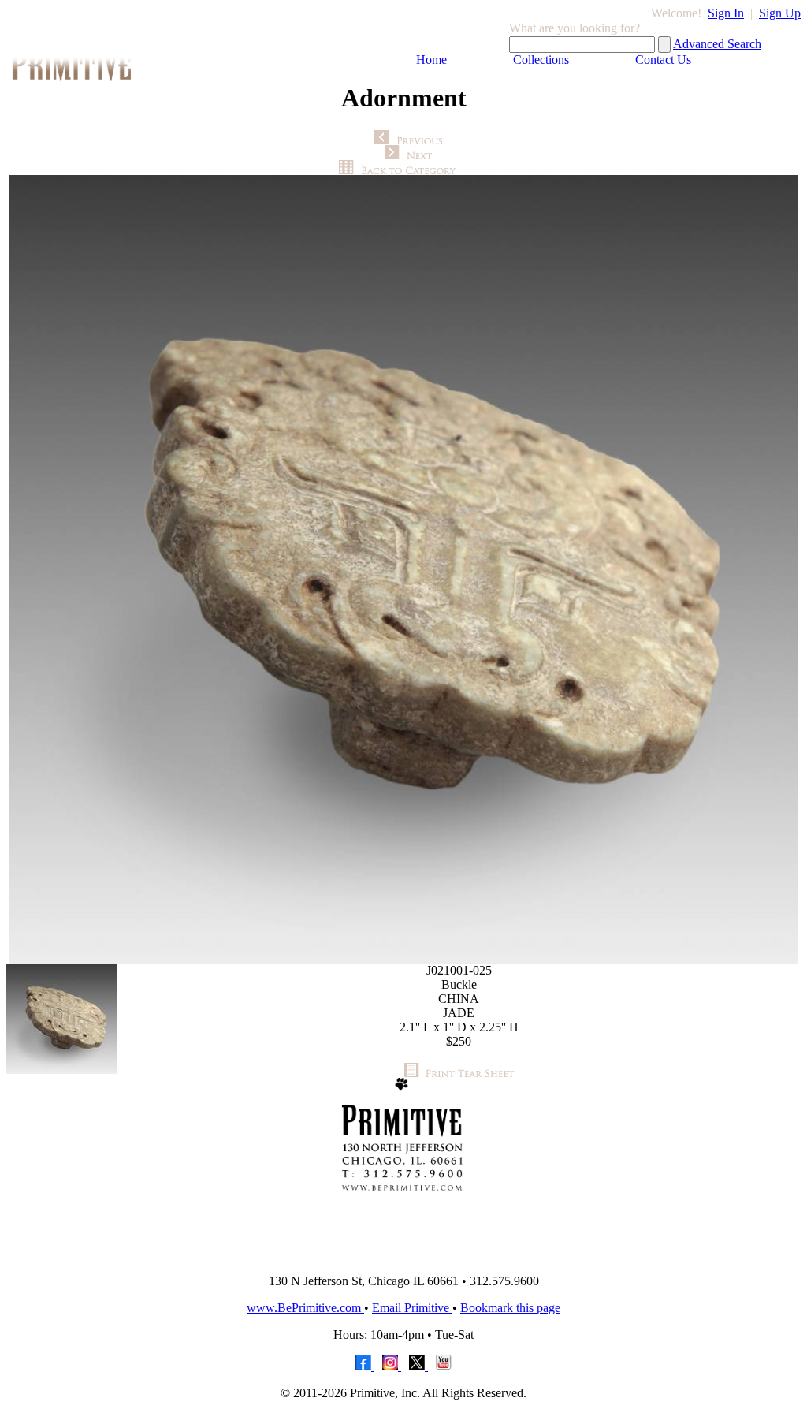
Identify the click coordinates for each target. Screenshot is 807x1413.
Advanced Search (717, 43)
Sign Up (780, 13)
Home (431, 59)
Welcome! (676, 13)
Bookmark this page (510, 1307)
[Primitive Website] (403, 1257)
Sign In (726, 13)
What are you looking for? (574, 28)
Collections (541, 59)
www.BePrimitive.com (305, 1307)
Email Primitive (412, 1307)
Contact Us (663, 59)
